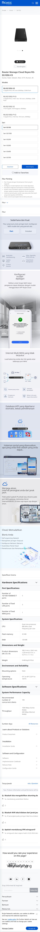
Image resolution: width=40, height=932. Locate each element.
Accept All (32, 928)
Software (5, 758)
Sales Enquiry (30, 167)
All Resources (33, 724)
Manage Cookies (7, 928)
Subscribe (33, 890)
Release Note (6, 765)
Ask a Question (33, 783)
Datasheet (10, 167)
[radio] (7, 861)
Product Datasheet (8, 734)
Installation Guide (8, 746)
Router (11, 10)
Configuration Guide (9, 768)
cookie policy (12, 919)
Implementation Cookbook (11, 761)
